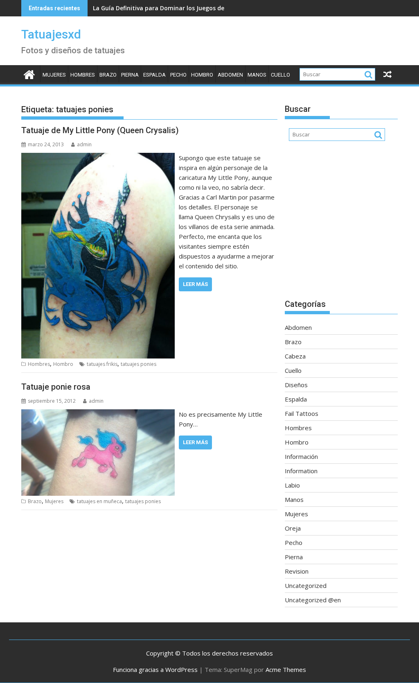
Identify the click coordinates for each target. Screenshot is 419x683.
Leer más (195, 284)
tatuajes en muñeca (99, 501)
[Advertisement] (341, 224)
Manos (257, 75)
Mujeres (54, 75)
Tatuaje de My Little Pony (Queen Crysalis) (100, 130)
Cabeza (295, 356)
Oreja (293, 528)
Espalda (154, 75)
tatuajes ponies (138, 364)
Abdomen (230, 75)
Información (301, 456)
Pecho (178, 75)
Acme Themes (286, 669)
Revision (297, 571)
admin (84, 144)
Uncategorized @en (313, 600)
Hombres (82, 75)
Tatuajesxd (51, 34)
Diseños (296, 385)
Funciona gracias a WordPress (155, 669)
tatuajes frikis (102, 364)
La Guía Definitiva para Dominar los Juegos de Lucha (168, 8)
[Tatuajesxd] (29, 73)
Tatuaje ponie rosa (55, 387)
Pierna (130, 75)
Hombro (202, 75)
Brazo (108, 75)
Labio (292, 485)
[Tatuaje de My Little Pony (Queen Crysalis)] (98, 158)
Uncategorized (306, 585)
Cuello (280, 75)
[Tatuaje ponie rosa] (98, 414)
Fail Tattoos (301, 413)
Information (301, 471)
